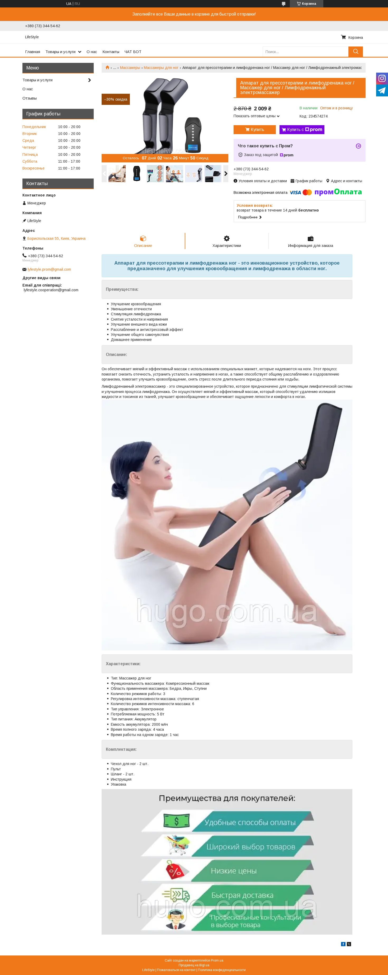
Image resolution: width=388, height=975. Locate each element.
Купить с (295, 129)
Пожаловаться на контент (176, 970)
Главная (32, 51)
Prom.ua (217, 960)
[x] (349, 945)
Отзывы (29, 98)
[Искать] (355, 51)
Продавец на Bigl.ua (194, 965)
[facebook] (343, 945)
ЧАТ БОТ (133, 51)
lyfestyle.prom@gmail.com (49, 269)
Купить (257, 129)
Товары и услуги (60, 51)
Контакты (110, 51)
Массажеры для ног (161, 67)
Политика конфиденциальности (222, 970)
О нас (92, 51)
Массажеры (130, 67)
